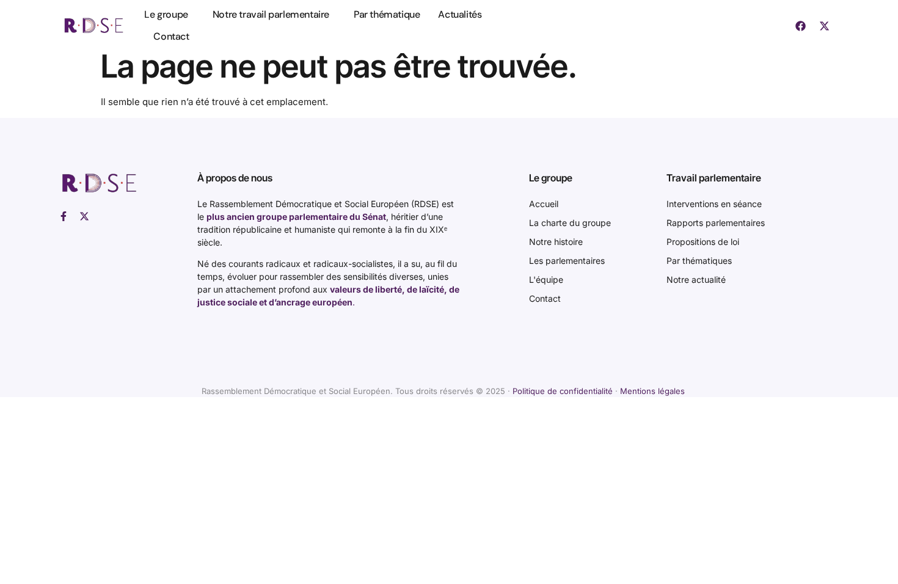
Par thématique (387, 14)
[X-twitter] (824, 25)
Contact (171, 36)
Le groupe (166, 14)
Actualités (459, 14)
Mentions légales (652, 391)
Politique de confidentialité (563, 391)
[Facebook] (800, 25)
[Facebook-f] (63, 216)
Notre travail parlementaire (271, 14)
